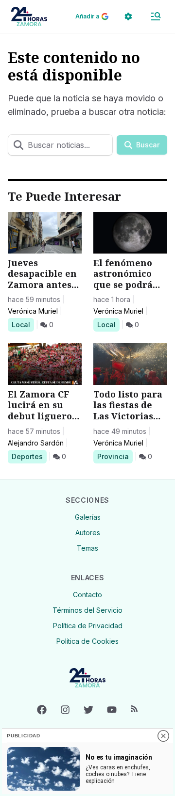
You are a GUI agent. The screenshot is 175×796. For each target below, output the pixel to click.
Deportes (29, 456)
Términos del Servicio (87, 610)
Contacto (87, 594)
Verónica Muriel (33, 311)
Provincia (114, 456)
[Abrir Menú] (155, 16)
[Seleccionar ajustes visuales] (128, 16)
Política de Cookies (87, 641)
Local (22, 324)
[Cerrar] (163, 736)
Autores (87, 532)
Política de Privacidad (87, 625)
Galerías (88, 517)
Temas (87, 548)
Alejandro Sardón (36, 443)
